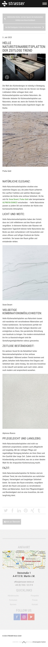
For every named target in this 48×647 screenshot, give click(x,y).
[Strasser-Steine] (14, 3)
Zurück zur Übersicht (12, 522)
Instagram (24, 617)
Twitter (5, 510)
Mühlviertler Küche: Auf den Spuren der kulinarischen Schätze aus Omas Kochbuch (25, 18)
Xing (32, 510)
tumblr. (39, 510)
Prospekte (35, 595)
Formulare (13, 600)
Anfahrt (24, 559)
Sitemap (29, 642)
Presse (35, 600)
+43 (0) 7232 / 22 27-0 (24, 585)
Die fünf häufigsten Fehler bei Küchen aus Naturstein (23, 27)
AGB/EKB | (16, 642)
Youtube (31, 617)
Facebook (12, 510)
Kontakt (35, 604)
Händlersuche (13, 595)
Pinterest (25, 510)
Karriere (13, 604)
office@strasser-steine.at (24, 582)
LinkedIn (19, 510)
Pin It (7, 77)
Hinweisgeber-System (39, 642)
